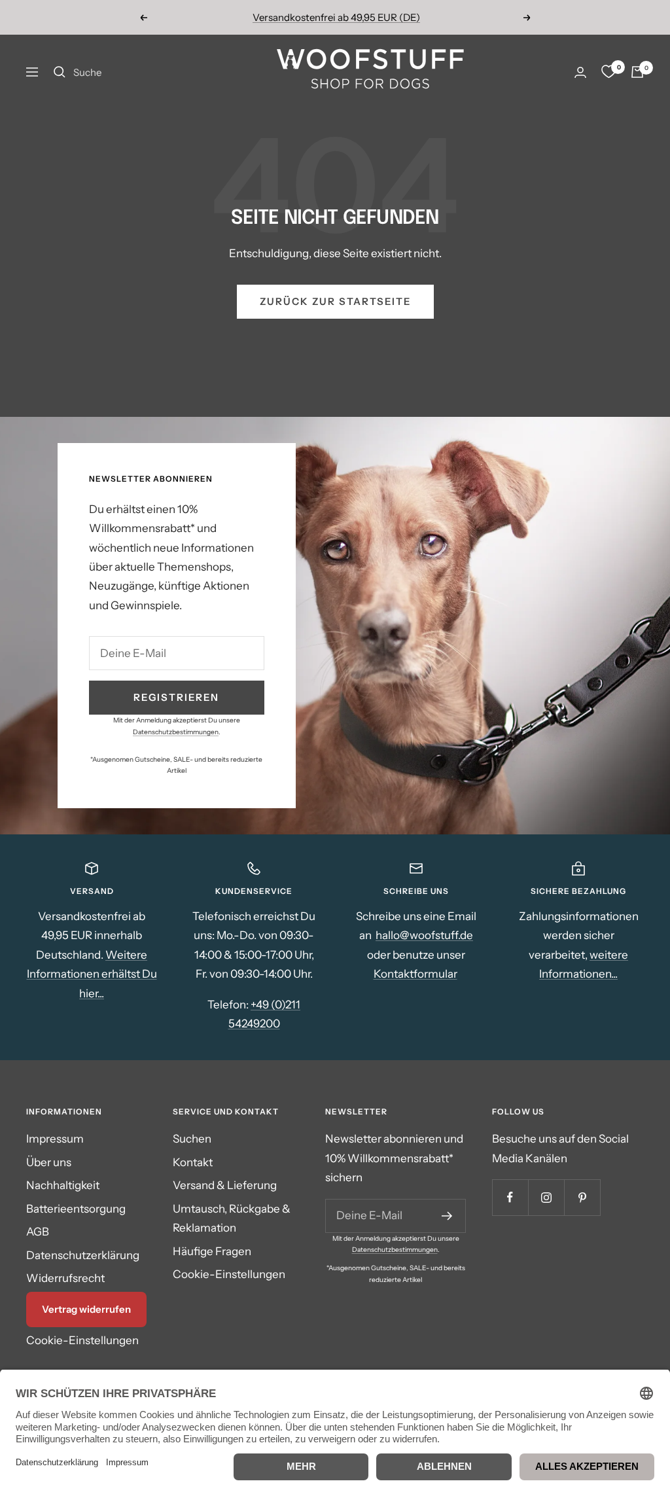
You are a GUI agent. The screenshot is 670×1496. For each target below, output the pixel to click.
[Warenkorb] (637, 72)
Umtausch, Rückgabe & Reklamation (232, 1218)
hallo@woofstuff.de (424, 935)
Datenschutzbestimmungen (176, 732)
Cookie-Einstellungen (82, 1340)
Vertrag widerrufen (86, 1309)
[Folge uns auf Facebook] (510, 1197)
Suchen (192, 1138)
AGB (37, 1231)
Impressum (55, 1138)
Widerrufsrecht (65, 1278)
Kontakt (193, 1162)
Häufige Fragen (212, 1251)
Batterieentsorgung (76, 1208)
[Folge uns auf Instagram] (546, 1197)
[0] (608, 72)
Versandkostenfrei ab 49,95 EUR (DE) (336, 17)
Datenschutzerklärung (82, 1255)
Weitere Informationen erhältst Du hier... (92, 974)
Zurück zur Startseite (335, 301)
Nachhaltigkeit (62, 1185)
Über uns (48, 1162)
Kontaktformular (415, 973)
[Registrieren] (447, 1215)
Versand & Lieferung (225, 1185)
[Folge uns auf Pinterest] (582, 1197)
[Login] (580, 72)
